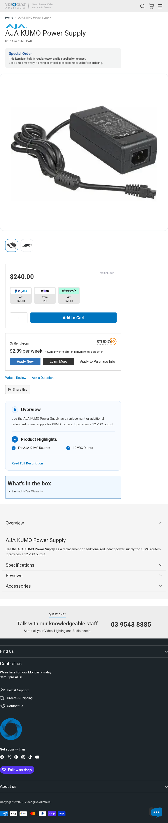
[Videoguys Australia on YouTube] (37, 757)
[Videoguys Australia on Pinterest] (16, 757)
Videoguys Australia (38, 802)
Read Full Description (27, 463)
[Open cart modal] (151, 6)
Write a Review (15, 378)
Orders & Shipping (20, 698)
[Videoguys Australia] (30, 6)
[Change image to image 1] (11, 245)
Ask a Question (43, 378)
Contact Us (15, 706)
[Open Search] (142, 6)
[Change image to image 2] (27, 245)
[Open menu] (160, 6)
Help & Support (18, 690)
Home (9, 17)
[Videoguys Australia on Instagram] (23, 757)
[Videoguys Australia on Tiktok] (30, 757)
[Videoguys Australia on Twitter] (9, 757)
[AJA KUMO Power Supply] (84, 152)
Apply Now (25, 361)
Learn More (58, 361)
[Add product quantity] (25, 318)
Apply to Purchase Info (97, 361)
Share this (20, 390)
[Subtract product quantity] (12, 318)
